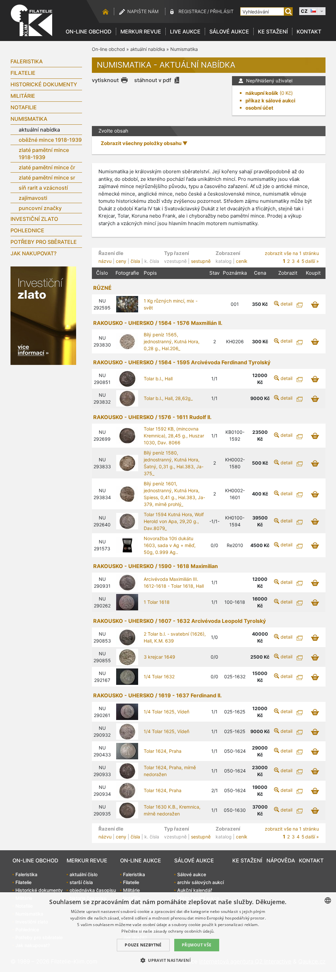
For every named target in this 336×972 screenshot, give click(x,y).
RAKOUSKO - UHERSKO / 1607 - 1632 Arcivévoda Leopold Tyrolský (179, 621)
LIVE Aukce (185, 31)
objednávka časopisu (93, 890)
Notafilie (23, 107)
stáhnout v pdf (152, 80)
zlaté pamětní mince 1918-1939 (44, 153)
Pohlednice (27, 230)
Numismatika (28, 119)
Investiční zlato (34, 219)
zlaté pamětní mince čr (47, 167)
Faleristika (26, 61)
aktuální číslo (83, 874)
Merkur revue (140, 31)
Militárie (22, 96)
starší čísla (81, 882)
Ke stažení (273, 31)
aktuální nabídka (39, 129)
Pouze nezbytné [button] (143, 945)
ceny (121, 261)
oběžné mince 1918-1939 (50, 140)
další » (312, 261)
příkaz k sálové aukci (270, 100)
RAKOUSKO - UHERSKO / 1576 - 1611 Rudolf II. (152, 417)
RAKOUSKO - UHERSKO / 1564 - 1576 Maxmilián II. (157, 323)
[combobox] (328, 900)
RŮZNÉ (102, 288)
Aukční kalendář (194, 890)
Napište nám (142, 11)
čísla (135, 261)
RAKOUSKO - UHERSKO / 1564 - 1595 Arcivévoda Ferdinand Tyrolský (181, 362)
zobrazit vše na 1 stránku (292, 253)
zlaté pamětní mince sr (47, 177)
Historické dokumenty (43, 84)
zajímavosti (33, 198)
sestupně (201, 261)
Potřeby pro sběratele (43, 242)
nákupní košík (261, 93)
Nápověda (280, 860)
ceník (241, 261)
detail (286, 303)
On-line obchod (89, 31)
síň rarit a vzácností (43, 187)
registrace (192, 11)
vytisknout (105, 80)
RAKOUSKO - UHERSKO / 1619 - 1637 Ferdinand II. (157, 695)
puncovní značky (40, 208)
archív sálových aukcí (200, 882)
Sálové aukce (229, 31)
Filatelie (22, 73)
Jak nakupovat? (33, 253)
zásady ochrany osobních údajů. (184, 931)
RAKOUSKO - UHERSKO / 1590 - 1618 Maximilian (155, 566)
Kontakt (309, 31)
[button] (168, 960)
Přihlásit (222, 11)
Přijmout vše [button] (197, 945)
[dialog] (168, 932)
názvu (105, 261)
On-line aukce (140, 860)
